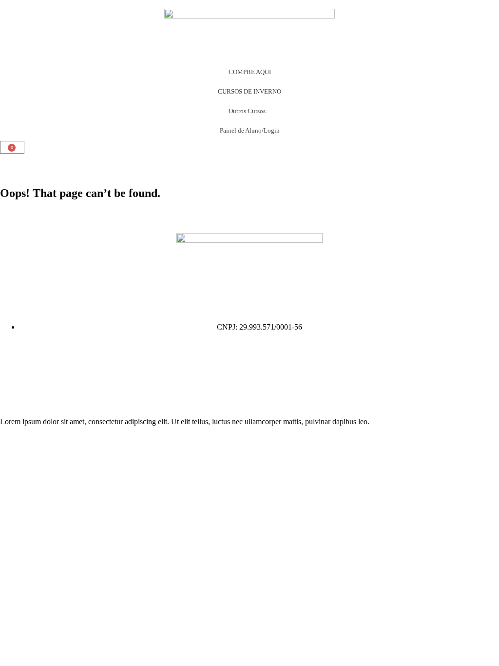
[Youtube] (12, 386)
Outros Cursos (247, 111)
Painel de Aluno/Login (250, 130)
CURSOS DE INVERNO (249, 91)
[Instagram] (12, 360)
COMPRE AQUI (250, 72)
